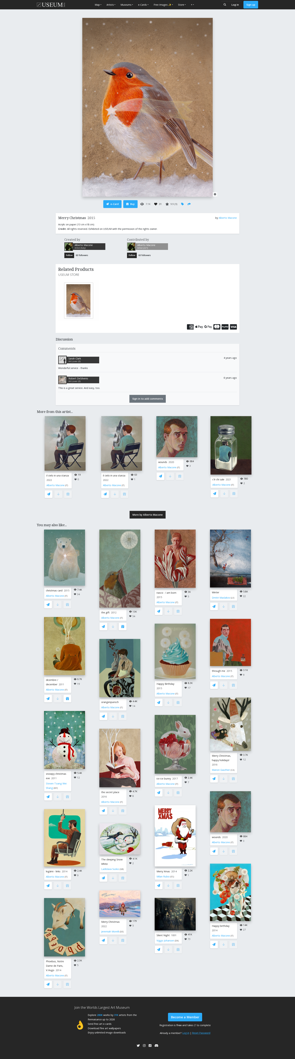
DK (176, 940)
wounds (162, 462)
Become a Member (185, 1017)
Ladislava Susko (110, 869)
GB (121, 869)
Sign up (250, 4)
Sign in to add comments (147, 398)
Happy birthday (220, 925)
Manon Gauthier (221, 769)
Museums (126, 4)
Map (97, 4)
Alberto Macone (228, 217)
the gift (105, 612)
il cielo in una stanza (57, 475)
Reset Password (201, 1032)
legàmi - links (53, 871)
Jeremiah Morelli (110, 931)
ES (172, 876)
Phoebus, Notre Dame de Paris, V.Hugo (55, 966)
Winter (215, 592)
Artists (110, 4)
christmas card (54, 590)
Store (181, 4)
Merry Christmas (110, 921)
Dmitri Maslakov (221, 597)
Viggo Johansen (165, 940)
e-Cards (142, 4)
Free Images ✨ (162, 4)
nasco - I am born (166, 592)
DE (121, 931)
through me (218, 670)
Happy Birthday (165, 683)
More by (147, 514)
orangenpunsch (110, 702)
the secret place (110, 792)
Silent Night (163, 935)
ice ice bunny (164, 778)
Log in (235, 4)
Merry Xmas (163, 871)
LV (232, 597)
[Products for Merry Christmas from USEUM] (86, 300)
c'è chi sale (218, 479)
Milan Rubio (163, 876)
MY (55, 788)
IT (66, 485)
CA (232, 770)
